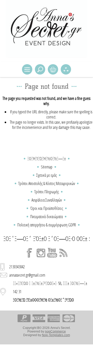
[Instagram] (40, 252)
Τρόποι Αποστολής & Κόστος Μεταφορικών (46, 183)
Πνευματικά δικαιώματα (46, 216)
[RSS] (63, 252)
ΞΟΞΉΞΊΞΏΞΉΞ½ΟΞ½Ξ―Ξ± (46, 158)
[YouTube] (52, 252)
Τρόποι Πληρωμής (46, 192)
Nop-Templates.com (56, 335)
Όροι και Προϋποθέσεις (46, 208)
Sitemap (46, 167)
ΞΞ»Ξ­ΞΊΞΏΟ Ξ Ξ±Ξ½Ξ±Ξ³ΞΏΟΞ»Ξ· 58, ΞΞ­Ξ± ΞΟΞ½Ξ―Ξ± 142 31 (50, 291)
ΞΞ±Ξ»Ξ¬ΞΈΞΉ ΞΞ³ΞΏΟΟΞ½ (53, 69)
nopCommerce (55, 331)
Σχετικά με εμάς (46, 175)
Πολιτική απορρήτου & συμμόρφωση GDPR (46, 225)
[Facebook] (29, 252)
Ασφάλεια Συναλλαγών (47, 200)
